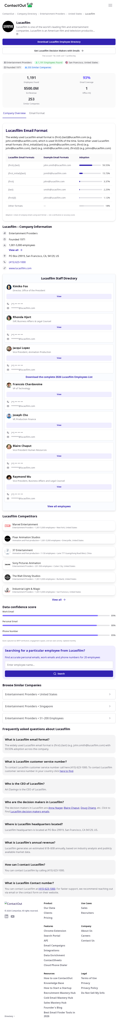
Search (61, 673)
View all (57, 599)
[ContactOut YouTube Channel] (12, 964)
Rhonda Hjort (22, 317)
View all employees (59, 506)
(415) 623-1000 (17, 262)
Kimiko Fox (20, 286)
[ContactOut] (20, 5)
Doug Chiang (88, 808)
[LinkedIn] (17, 34)
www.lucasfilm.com (20, 268)
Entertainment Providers (52, 13)
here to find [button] (66, 771)
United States (75, 13)
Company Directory (27, 13)
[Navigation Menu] (110, 5)
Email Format (37, 113)
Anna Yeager (55, 808)
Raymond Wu (22, 476)
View (59, 296)
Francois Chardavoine (27, 384)
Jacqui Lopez (21, 347)
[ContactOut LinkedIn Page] (6, 964)
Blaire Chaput (71, 808)
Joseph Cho (20, 414)
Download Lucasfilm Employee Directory (59, 41)
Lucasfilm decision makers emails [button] (29, 811)
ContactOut (8, 13)
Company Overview (14, 113)
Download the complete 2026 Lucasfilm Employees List (59, 377)
